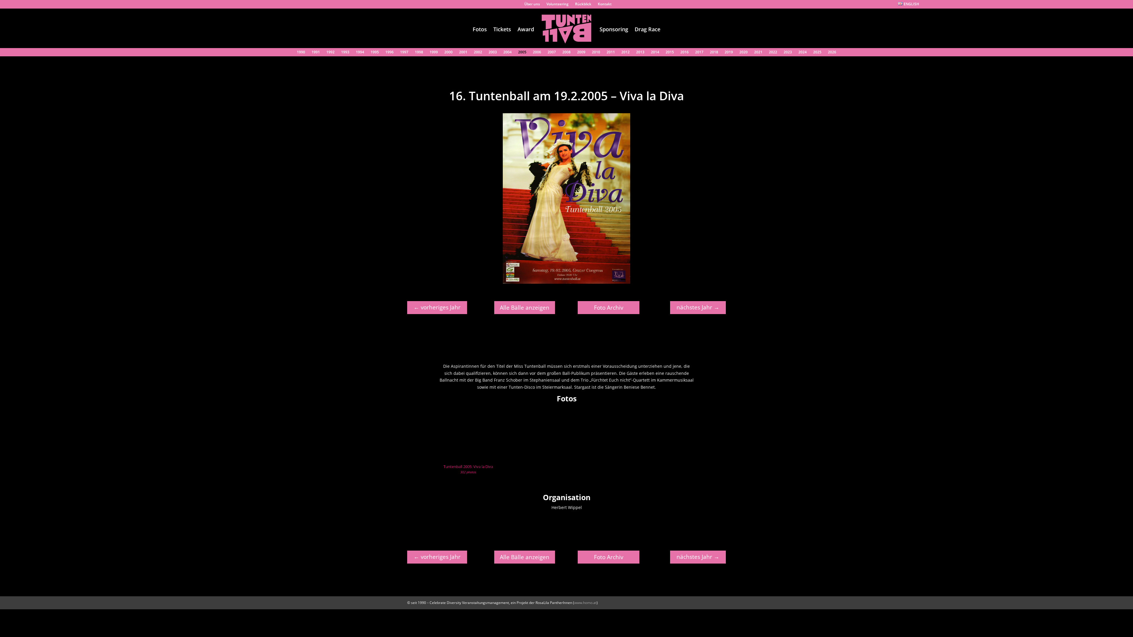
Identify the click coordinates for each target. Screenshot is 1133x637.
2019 (729, 53)
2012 (625, 53)
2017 (699, 53)
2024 (802, 53)
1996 (389, 53)
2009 (581, 53)
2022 (773, 53)
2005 (522, 53)
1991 (316, 53)
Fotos (480, 29)
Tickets (502, 29)
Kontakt (605, 4)
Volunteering (557, 4)
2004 (507, 53)
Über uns (532, 4)
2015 (670, 53)
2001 (463, 53)
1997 (404, 53)
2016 (684, 53)
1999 (434, 53)
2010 (596, 53)
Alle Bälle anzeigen (524, 307)
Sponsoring (614, 29)
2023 (788, 53)
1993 (345, 53)
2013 (640, 53)
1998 (419, 53)
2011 (611, 53)
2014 (655, 53)
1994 (360, 53)
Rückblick (583, 4)
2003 (493, 53)
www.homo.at (585, 602)
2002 (478, 53)
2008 (566, 53)
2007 (552, 53)
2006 (537, 53)
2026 (832, 53)
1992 (330, 53)
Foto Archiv (608, 307)
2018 (714, 53)
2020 (743, 53)
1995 (375, 53)
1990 (301, 53)
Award (526, 29)
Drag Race (647, 29)
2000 (448, 53)
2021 (758, 53)
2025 (817, 53)
